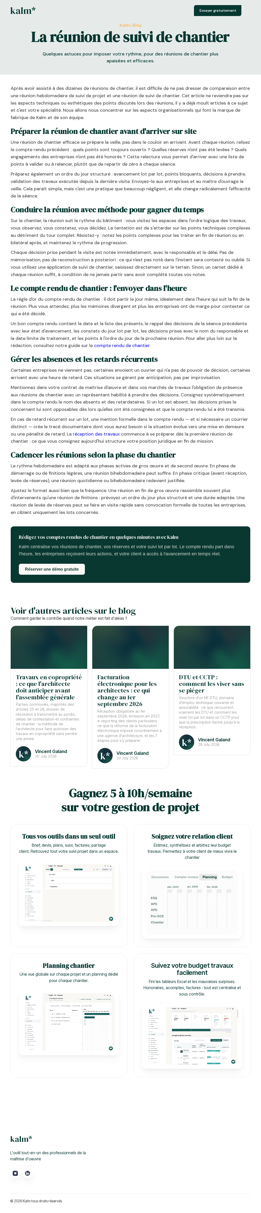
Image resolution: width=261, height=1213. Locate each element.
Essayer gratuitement (218, 10)
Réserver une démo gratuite (52, 569)
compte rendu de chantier (122, 345)
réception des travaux (96, 434)
